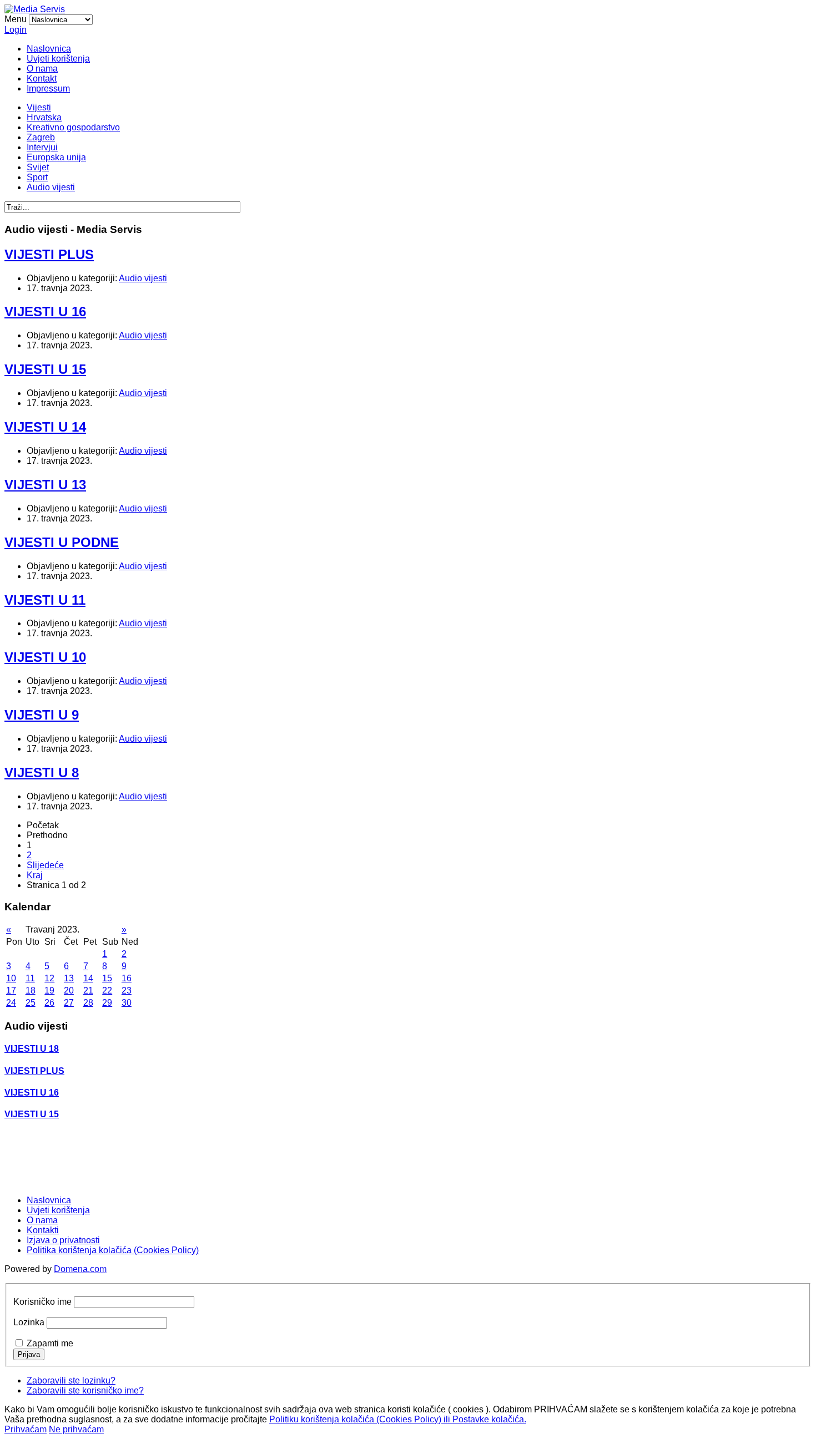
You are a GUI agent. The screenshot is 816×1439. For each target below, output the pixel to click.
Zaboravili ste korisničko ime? (85, 1390)
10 (11, 978)
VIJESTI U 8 (41, 772)
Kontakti (43, 1230)
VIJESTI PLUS (49, 254)
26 (49, 1002)
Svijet (38, 167)
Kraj (35, 875)
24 (11, 1002)
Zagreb (41, 137)
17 (11, 990)
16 (127, 978)
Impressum (48, 88)
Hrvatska (44, 117)
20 (69, 990)
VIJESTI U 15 (45, 369)
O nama (42, 68)
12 (49, 978)
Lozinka (28, 1322)
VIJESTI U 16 (45, 311)
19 (49, 990)
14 (88, 978)
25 (31, 1002)
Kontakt (42, 78)
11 (30, 978)
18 (31, 990)
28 (88, 1002)
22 (107, 990)
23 (127, 990)
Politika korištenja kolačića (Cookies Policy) (113, 1250)
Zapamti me (50, 1343)
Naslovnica (49, 48)
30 (127, 1002)
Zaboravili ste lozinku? (71, 1380)
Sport (37, 177)
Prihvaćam (25, 1429)
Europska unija (56, 157)
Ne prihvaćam (76, 1429)
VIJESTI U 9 (41, 714)
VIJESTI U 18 (31, 1048)
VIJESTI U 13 (45, 484)
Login (15, 29)
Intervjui (42, 147)
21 (88, 990)
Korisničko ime (42, 1301)
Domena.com (80, 1269)
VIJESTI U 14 (45, 426)
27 (69, 1002)
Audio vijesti (51, 187)
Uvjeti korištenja (58, 58)
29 (107, 1002)
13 (69, 978)
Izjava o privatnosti (63, 1240)
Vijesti (39, 107)
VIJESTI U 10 (45, 657)
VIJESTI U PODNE (61, 542)
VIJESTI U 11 (44, 599)
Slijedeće (45, 865)
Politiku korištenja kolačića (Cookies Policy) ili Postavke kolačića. (397, 1419)
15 (107, 978)
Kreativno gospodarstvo (73, 127)
